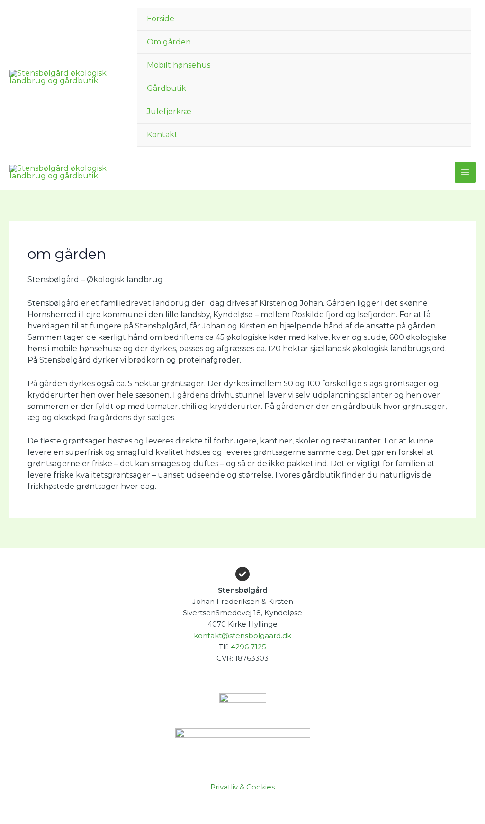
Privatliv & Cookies (242, 786)
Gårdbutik (166, 88)
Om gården (169, 41)
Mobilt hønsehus (178, 65)
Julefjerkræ (169, 111)
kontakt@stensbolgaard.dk (242, 635)
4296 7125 (248, 646)
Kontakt (162, 134)
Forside (160, 18)
